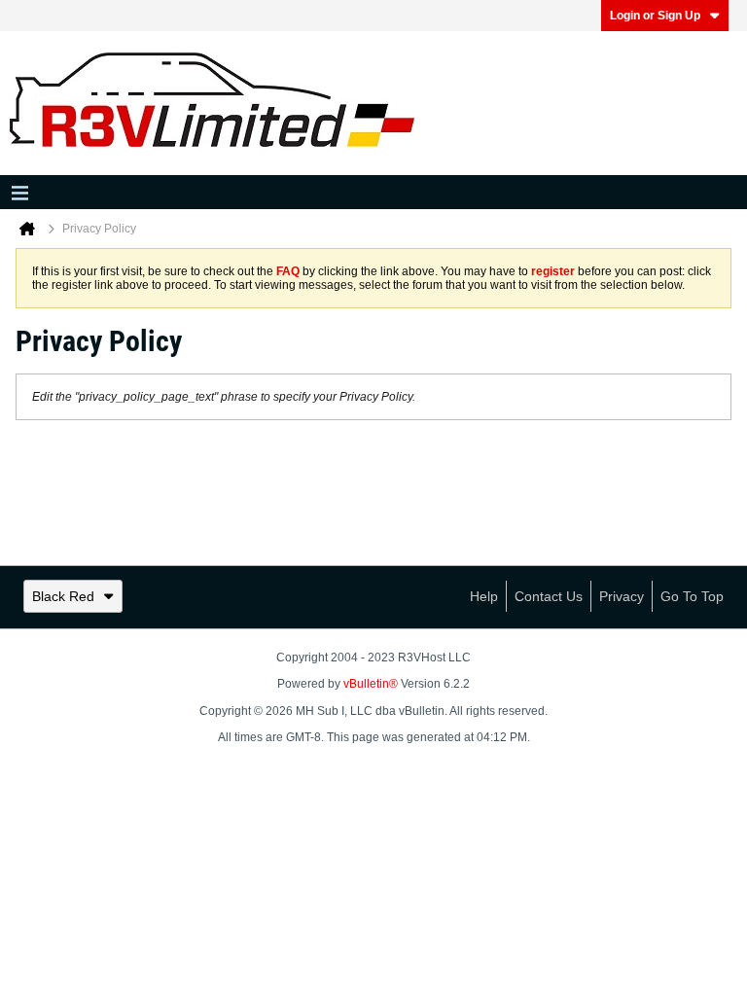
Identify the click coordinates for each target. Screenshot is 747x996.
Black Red (63, 596)
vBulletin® (370, 684)
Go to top (692, 596)
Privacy (621, 596)
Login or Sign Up (655, 15)
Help (484, 596)
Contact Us (549, 596)
